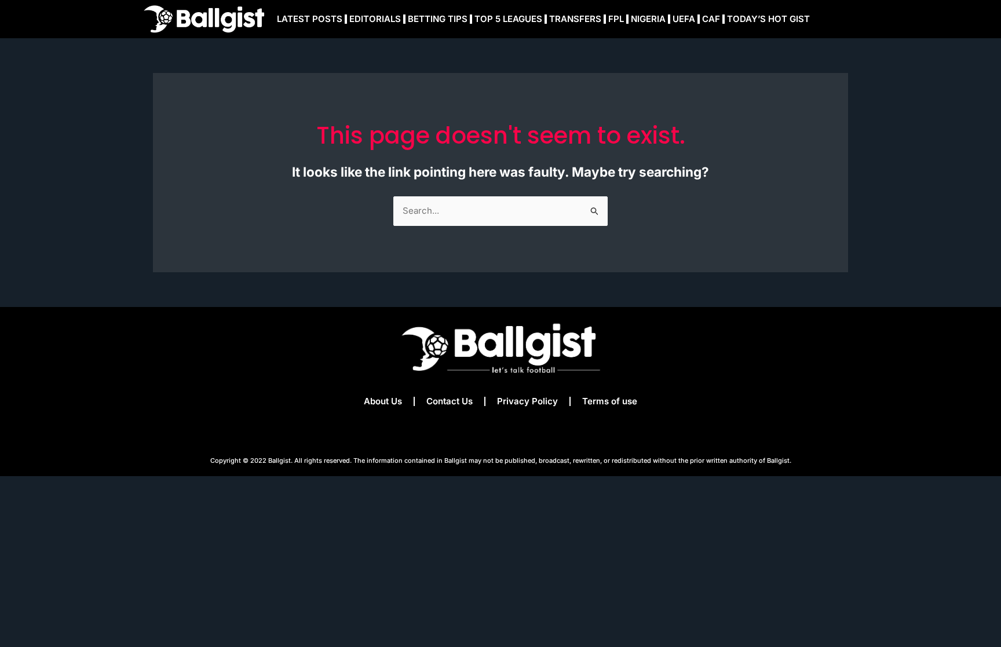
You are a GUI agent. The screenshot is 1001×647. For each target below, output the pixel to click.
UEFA (684, 18)
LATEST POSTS (309, 18)
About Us (383, 401)
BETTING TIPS (437, 18)
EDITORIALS (375, 18)
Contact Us (449, 401)
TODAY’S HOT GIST (768, 18)
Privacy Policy (527, 401)
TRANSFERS (575, 18)
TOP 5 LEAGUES (508, 18)
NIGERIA (648, 18)
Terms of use (609, 401)
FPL (616, 18)
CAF (711, 18)
